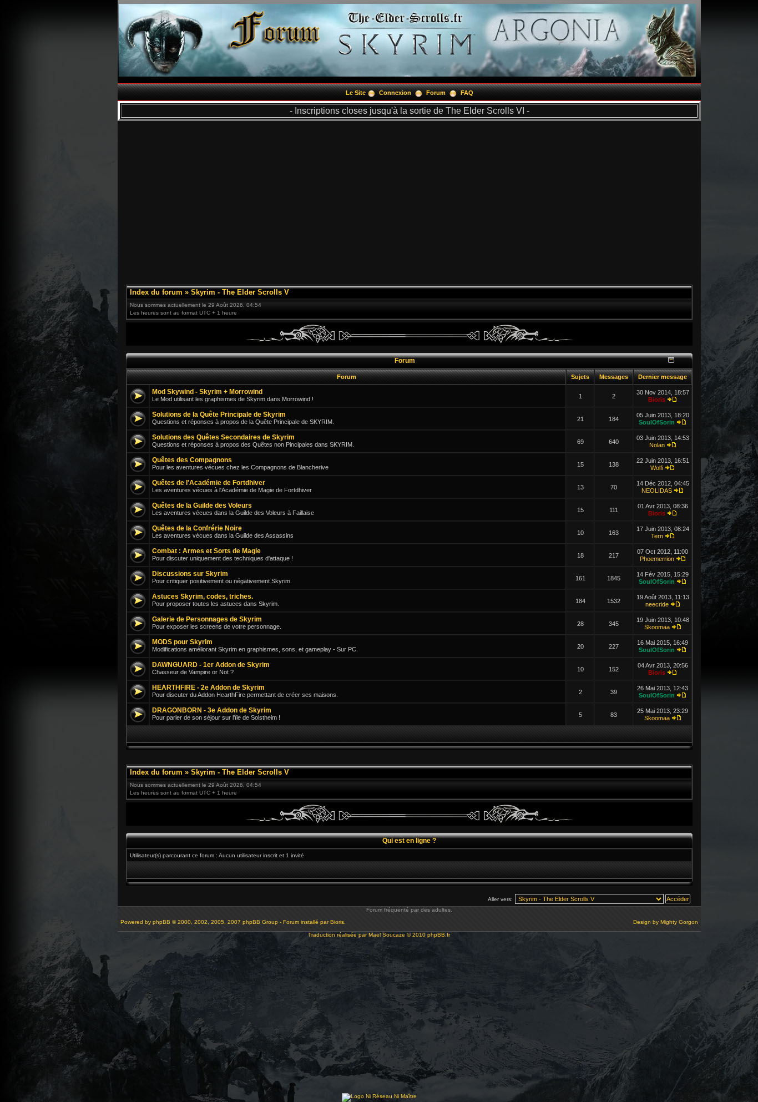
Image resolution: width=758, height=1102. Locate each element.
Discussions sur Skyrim (190, 574)
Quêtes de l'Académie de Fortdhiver (208, 483)
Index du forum (156, 292)
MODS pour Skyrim (182, 642)
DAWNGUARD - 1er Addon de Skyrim (211, 665)
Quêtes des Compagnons (192, 460)
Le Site (356, 92)
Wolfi (656, 467)
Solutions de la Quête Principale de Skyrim (219, 414)
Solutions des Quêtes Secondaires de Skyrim (223, 437)
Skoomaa (657, 627)
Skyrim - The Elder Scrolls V (240, 292)
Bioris (656, 399)
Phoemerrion (657, 558)
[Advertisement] (409, 198)
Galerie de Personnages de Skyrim (207, 619)
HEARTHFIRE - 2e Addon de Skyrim (208, 687)
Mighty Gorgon (679, 922)
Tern (657, 536)
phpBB (161, 922)
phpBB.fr (438, 935)
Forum (436, 92)
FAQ (467, 92)
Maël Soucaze (386, 935)
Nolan (657, 445)
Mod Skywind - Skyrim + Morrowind (207, 392)
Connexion (395, 92)
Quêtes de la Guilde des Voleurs (202, 505)
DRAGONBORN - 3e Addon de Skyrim (211, 710)
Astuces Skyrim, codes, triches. (202, 596)
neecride (657, 604)
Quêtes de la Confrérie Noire (197, 528)
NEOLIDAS (656, 490)
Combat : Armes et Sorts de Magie (206, 551)
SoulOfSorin (657, 422)
